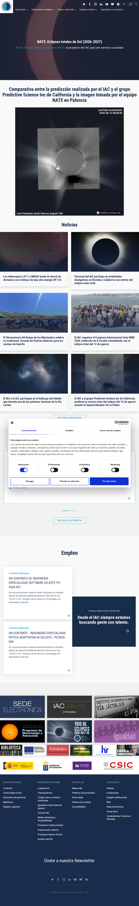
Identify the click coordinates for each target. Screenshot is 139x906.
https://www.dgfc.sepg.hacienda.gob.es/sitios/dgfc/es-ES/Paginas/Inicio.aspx (34, 750)
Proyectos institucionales (50, 825)
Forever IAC (43, 813)
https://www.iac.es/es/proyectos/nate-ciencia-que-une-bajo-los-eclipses (69, 731)
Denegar (30, 481)
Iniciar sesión (130, 4)
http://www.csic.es (118, 766)
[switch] (54, 470)
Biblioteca (8, 802)
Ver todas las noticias (70, 418)
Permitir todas (109, 481)
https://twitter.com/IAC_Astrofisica (84, 4)
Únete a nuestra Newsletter (69, 860)
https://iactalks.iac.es (69, 707)
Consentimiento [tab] (28, 430)
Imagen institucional (117, 797)
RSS (109, 802)
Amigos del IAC (45, 839)
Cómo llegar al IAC (12, 793)
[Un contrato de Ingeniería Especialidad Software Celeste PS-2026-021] (68, 615)
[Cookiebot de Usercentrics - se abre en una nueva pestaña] (117, 423)
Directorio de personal (14, 797)
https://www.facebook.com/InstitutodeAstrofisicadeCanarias (90, 4)
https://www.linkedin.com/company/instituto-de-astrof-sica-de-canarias (101, 4)
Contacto (7, 788)
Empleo (110, 788)
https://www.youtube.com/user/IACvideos (107, 4)
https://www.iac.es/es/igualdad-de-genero (116, 731)
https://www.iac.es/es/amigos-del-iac (22, 731)
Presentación (20, 10)
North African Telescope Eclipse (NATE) (40, 47)
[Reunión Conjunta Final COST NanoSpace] (128, 498)
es (124, 4)
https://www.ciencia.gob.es (18, 766)
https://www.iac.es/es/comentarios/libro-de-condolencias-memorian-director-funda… (128, 750)
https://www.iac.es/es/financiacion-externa (58, 750)
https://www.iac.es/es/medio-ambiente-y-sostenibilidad (81, 750)
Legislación (43, 788)
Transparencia (45, 793)
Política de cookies (81, 802)
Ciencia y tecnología (65, 10)
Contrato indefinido (19, 573)
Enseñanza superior (87, 10)
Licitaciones (113, 793)
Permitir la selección (69, 481)
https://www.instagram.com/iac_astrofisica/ (95, 4)
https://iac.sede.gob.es (22, 707)
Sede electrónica (115, 806)
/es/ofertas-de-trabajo (127, 631)
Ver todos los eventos (69, 520)
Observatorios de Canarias (41, 10)
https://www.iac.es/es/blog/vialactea (118, 4)
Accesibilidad (78, 806)
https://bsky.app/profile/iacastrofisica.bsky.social (112, 4)
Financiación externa (48, 830)
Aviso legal (77, 797)
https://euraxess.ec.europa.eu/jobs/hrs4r (105, 750)
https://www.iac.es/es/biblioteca (11, 750)
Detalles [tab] (69, 430)
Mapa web (77, 788)
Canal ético (112, 811)
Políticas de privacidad (83, 793)
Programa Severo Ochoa (50, 834)
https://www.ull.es (82, 765)
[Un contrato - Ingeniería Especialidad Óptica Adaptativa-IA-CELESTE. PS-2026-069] (68, 670)
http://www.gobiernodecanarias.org (52, 765)
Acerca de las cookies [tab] (110, 430)
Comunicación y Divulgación (111, 10)
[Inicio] (6, 6)
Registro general (11, 806)
